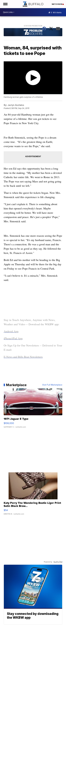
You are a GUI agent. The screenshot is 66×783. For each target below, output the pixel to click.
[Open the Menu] (5, 4)
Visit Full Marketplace (52, 385)
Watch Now (57, 4)
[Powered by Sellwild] (57, 562)
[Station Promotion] (33, 32)
